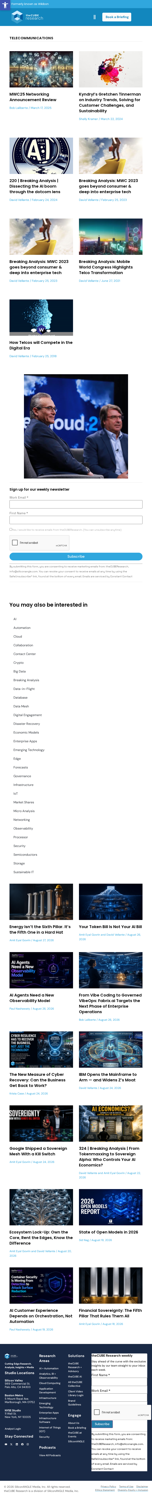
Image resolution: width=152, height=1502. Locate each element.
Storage (19, 863)
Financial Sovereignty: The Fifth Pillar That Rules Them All (110, 1313)
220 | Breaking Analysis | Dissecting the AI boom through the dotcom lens (35, 186)
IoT (15, 793)
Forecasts (20, 767)
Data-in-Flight (24, 689)
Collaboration (23, 645)
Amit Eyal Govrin (20, 940)
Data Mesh (21, 706)
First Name (19, 513)
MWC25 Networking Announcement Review (33, 97)
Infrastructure (23, 785)
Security (19, 846)
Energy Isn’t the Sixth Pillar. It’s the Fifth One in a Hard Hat (40, 929)
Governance (22, 776)
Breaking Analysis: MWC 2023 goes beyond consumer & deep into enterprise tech (108, 186)
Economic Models (26, 732)
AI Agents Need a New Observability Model (32, 997)
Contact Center (24, 654)
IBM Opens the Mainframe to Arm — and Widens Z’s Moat (108, 1077)
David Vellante (19, 200)
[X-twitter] (11, 1444)
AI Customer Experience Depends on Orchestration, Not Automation (41, 1316)
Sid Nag (84, 1240)
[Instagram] (28, 1444)
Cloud (17, 636)
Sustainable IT (23, 872)
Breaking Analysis (26, 680)
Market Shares (23, 802)
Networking (21, 820)
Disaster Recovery (26, 724)
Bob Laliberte (19, 108)
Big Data (19, 671)
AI (14, 619)
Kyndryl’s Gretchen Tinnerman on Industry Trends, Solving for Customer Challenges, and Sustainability (110, 102)
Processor (20, 837)
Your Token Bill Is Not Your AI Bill (110, 926)
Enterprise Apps (25, 741)
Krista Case (17, 1093)
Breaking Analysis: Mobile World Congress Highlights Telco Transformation (106, 267)
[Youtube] (6, 1444)
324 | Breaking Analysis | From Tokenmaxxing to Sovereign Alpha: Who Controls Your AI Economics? (109, 1157)
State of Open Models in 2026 (108, 1232)
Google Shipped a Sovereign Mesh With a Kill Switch (38, 1151)
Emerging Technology (29, 750)
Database (20, 697)
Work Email (19, 497)
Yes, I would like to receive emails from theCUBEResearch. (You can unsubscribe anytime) (67, 530)
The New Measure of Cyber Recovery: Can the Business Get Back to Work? (38, 1080)
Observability (23, 828)
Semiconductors (25, 855)
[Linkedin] (17, 1444)
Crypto (18, 663)
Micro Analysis (24, 811)
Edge (17, 759)
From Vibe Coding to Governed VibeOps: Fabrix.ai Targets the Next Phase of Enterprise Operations (110, 1003)
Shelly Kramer (88, 119)
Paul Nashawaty (20, 1008)
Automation (21, 628)
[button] (5, 5)
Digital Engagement (27, 715)
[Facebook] (22, 1444)
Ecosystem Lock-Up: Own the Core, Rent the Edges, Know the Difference (41, 1237)
